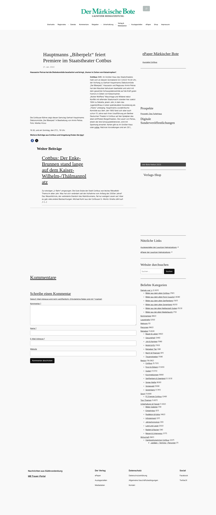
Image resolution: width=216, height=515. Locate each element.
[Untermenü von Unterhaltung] (115, 24)
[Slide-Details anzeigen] (163, 146)
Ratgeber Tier (151, 349)
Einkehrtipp (150, 411)
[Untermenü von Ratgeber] (101, 24)
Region (143, 360)
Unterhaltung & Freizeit (150, 404)
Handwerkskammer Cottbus (157, 440)
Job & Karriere (151, 341)
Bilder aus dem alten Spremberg (159, 304)
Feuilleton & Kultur (153, 414)
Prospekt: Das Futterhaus (151, 114)
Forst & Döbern (152, 367)
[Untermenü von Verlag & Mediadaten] (129, 24)
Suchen (169, 271)
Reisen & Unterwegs (154, 433)
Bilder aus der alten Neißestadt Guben (161, 308)
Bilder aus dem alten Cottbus (158, 293)
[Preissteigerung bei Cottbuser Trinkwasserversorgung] (83, 243)
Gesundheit (150, 338)
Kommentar (35, 303)
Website (33, 349)
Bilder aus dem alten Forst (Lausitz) (160, 297)
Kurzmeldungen (152, 375)
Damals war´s (146, 290)
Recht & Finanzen (153, 353)
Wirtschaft (144, 437)
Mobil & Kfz (150, 345)
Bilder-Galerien (152, 407)
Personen (144, 327)
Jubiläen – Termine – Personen (163, 443)
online (96, 127)
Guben (148, 371)
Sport (142, 394)
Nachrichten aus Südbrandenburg (45, 471)
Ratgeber (144, 331)
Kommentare (43, 277)
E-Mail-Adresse (37, 339)
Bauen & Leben (152, 334)
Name (33, 328)
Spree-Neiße (151, 382)
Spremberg (150, 390)
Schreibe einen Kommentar (50, 294)
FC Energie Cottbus (154, 396)
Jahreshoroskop (153, 422)
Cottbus (59, 67)
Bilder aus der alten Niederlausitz (159, 312)
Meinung (144, 323)
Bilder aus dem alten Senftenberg (159, 301)
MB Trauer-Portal (37, 476)
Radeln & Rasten (152, 430)
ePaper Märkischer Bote (160, 54)
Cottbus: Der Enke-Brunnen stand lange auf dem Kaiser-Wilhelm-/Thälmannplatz (64, 170)
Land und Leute (152, 426)
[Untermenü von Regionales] (68, 24)
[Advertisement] (84, 243)
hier (81, 135)
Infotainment (151, 418)
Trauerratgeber (152, 357)
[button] (32, 140)
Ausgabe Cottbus (149, 62)
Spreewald (150, 386)
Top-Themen (145, 400)
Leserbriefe (145, 320)
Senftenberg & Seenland (156, 378)
